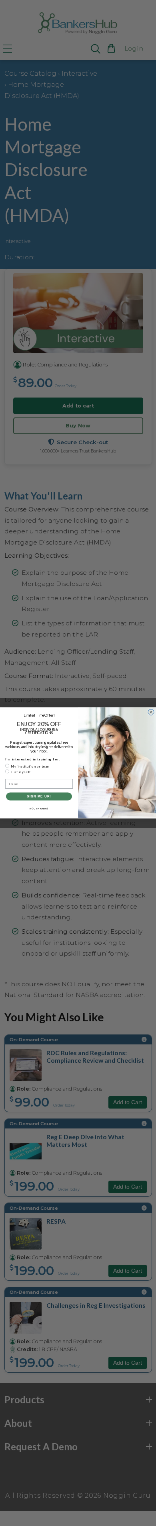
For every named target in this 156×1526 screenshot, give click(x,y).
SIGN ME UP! (39, 797)
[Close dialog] (151, 712)
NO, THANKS (39, 808)
